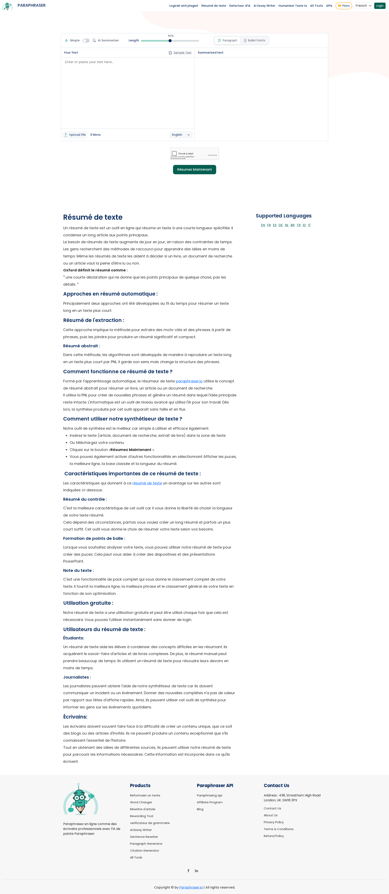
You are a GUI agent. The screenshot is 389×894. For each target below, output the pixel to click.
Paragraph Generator (146, 843)
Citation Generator (144, 850)
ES (275, 225)
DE (281, 225)
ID (304, 225)
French (361, 5)
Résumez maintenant (194, 169)
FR (269, 225)
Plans (346, 6)
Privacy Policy (274, 822)
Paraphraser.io (191, 887)
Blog (200, 809)
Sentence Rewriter (144, 837)
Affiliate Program (209, 802)
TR (299, 225)
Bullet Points (256, 40)
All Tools (316, 6)
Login (380, 6)
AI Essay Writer (264, 6)
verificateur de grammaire (150, 823)
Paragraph (230, 40)
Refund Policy (274, 836)
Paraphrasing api (209, 795)
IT (309, 225)
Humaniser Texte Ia (293, 6)
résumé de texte (147, 483)
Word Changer (141, 802)
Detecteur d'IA (239, 6)
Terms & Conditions (279, 829)
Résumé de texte (213, 6)
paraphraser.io (189, 381)
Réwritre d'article (142, 809)
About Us (271, 815)
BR (293, 225)
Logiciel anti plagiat (183, 6)
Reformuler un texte (145, 795)
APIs (329, 6)
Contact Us (272, 808)
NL (287, 225)
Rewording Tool (141, 816)
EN (263, 225)
